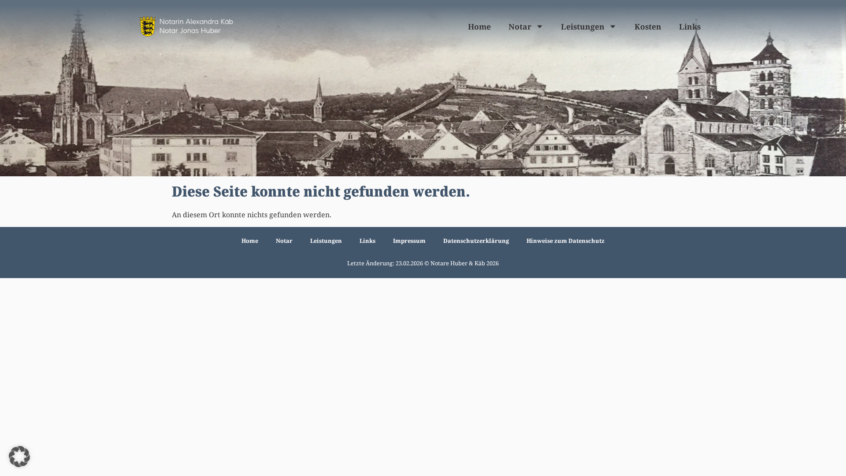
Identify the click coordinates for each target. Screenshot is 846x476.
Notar (519, 26)
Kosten (647, 26)
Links (690, 26)
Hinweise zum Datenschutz (566, 241)
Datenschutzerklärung (476, 241)
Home (479, 26)
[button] (19, 456)
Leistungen (583, 26)
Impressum (409, 241)
